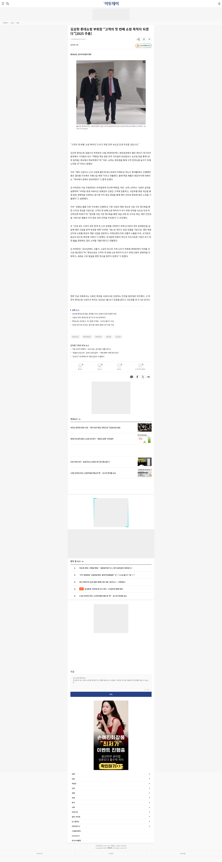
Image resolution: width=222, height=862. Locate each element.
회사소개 (39, 853)
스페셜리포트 (76, 831)
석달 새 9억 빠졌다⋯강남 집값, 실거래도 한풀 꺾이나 (91, 349)
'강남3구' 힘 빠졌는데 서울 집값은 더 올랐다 (88, 356)
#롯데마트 (98, 337)
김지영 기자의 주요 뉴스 (79, 345)
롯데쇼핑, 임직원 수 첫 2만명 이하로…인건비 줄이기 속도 (93, 321)
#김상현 (118, 337)
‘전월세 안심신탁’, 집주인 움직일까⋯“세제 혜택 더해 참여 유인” (95, 352)
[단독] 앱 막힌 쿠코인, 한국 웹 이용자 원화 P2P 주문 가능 (93, 325)
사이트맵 (182, 853)
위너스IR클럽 (76, 840)
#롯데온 (108, 337)
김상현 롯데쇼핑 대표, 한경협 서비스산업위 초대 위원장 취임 (94, 313)
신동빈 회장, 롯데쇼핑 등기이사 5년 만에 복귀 (89, 317)
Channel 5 (76, 836)
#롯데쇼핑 (75, 337)
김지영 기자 (74, 45)
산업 (12, 23)
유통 (17, 23)
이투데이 (5, 23)
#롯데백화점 (87, 337)
